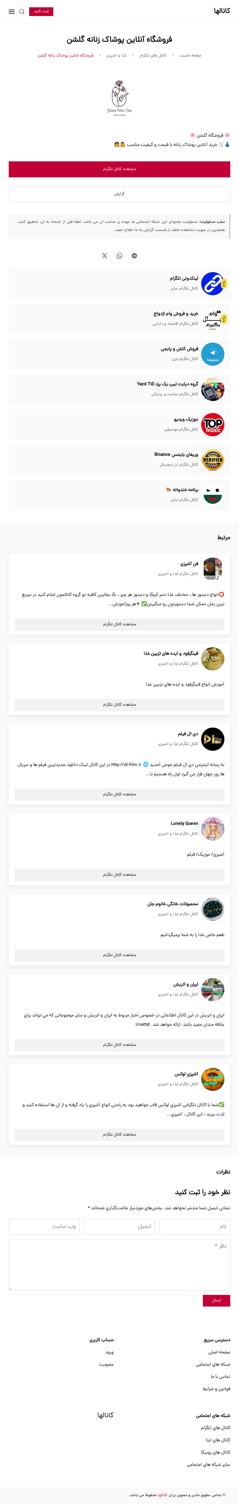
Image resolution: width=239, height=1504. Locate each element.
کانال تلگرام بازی (185, 359)
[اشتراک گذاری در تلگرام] (134, 255)
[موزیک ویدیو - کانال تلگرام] (212, 424)
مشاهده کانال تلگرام (119, 169)
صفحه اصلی (219, 1352)
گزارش (119, 194)
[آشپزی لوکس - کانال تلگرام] (212, 1079)
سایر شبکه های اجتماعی (208, 1464)
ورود (109, 1352)
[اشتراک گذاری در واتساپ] (119, 255)
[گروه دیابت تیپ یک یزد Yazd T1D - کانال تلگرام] (212, 389)
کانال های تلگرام (215, 1428)
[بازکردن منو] (12, 11)
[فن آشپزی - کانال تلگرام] (212, 569)
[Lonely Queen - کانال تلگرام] (212, 829)
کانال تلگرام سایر (184, 289)
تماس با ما (220, 1377)
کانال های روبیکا (215, 1452)
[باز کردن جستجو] (22, 11)
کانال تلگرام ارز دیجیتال (179, 465)
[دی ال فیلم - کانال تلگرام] (212, 739)
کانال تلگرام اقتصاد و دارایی (175, 324)
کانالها (105, 1416)
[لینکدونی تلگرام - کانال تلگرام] (212, 283)
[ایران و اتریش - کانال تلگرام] (212, 989)
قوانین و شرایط (216, 1389)
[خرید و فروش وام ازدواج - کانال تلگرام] (212, 319)
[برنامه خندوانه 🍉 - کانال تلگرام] (212, 495)
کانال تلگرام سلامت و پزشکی (174, 394)
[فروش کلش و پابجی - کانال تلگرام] (212, 354)
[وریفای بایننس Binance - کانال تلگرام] (212, 460)
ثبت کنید (41, 11)
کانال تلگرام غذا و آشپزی (178, 574)
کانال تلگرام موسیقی (181, 430)
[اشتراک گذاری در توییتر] (104, 255)
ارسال (216, 1301)
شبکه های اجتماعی (213, 1364)
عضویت (106, 1364)
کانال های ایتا (218, 1440)
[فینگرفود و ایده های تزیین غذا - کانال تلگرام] (212, 659)
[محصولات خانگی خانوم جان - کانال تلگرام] (212, 909)
